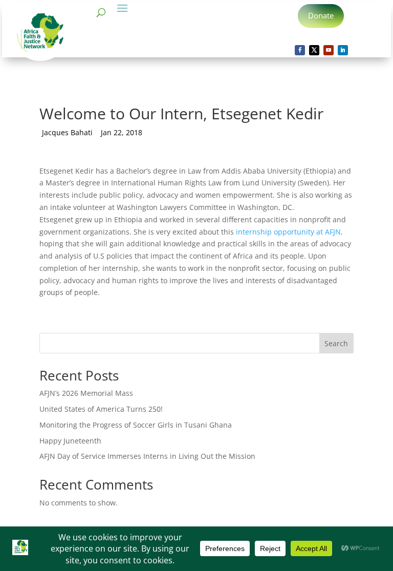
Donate (321, 15)
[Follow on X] (314, 50)
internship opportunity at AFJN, (289, 232)
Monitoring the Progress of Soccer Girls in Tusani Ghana (135, 425)
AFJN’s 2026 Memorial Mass (86, 393)
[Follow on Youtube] (328, 50)
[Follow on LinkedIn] (343, 50)
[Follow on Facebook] (300, 50)
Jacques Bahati (67, 132)
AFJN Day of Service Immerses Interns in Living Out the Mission (147, 456)
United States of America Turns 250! (101, 409)
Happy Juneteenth (70, 441)
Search (336, 343)
